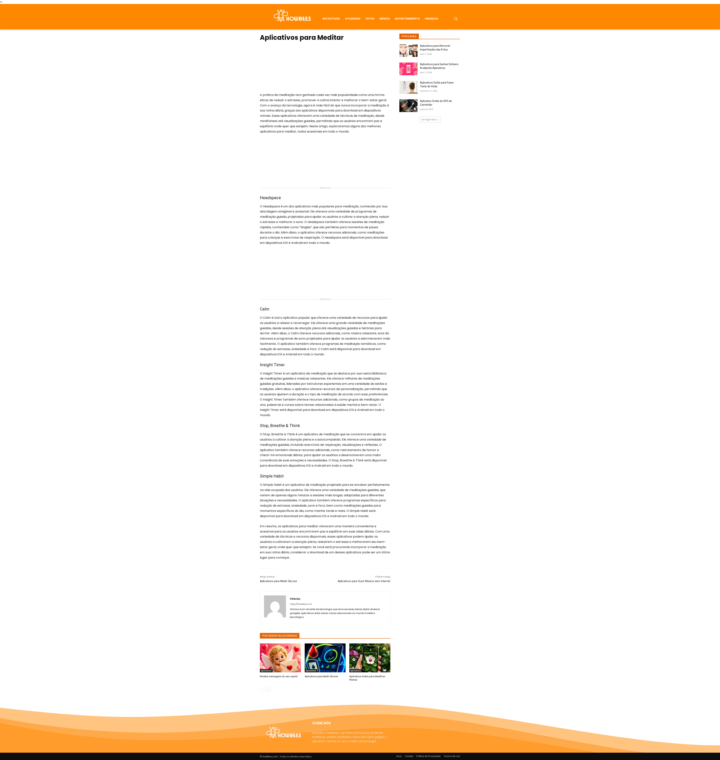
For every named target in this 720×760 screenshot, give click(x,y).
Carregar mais (428, 119)
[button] (455, 18)
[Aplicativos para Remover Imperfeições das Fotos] (408, 50)
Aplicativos (266, 670)
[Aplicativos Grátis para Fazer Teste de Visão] (408, 87)
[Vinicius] (275, 607)
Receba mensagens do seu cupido (279, 676)
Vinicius (295, 598)
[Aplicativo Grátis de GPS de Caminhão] (408, 105)
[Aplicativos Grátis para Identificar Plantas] (369, 657)
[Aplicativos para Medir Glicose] (325, 657)
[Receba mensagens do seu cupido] (280, 657)
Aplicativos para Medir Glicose (278, 581)
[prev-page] (262, 688)
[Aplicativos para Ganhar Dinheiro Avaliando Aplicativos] (408, 69)
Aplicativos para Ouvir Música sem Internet (364, 581)
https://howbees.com (301, 604)
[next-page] (268, 688)
